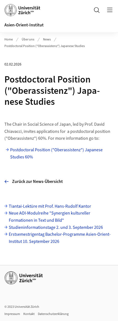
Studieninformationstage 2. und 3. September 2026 (56, 227)
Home (8, 39)
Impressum (12, 314)
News (47, 39)
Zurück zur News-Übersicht (37, 182)
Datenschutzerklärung (53, 314)
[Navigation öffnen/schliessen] (109, 10)
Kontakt (29, 314)
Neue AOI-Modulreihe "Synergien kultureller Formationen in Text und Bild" (49, 216)
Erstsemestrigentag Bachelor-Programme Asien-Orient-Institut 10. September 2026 (60, 238)
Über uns (28, 39)
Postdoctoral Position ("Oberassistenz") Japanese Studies (44, 46)
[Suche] (96, 10)
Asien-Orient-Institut (24, 25)
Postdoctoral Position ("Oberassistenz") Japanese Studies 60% (56, 153)
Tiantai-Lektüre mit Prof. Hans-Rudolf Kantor (50, 206)
